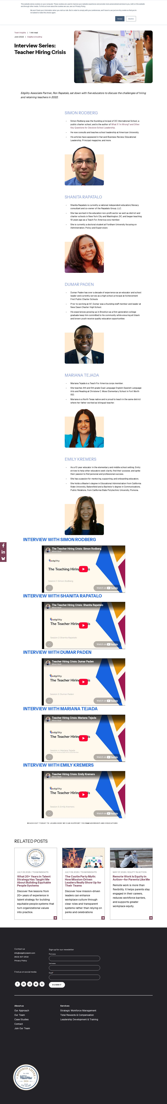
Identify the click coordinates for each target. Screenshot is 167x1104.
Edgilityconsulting (34, 37)
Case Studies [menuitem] (21, 1019)
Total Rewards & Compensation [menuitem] (77, 1014)
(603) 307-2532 (21, 957)
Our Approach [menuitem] (21, 1010)
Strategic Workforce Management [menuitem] (78, 1010)
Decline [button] (131, 19)
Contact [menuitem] (18, 1023)
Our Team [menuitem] (19, 1014)
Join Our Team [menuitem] (22, 1028)
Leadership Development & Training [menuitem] (79, 1019)
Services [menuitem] (64, 1005)
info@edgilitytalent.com (24, 953)
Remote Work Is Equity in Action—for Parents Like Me (131, 878)
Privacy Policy (20, 960)
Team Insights (20, 32)
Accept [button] (119, 19)
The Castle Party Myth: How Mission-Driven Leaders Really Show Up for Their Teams (83, 881)
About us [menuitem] (19, 1005)
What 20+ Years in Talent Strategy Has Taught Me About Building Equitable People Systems (34, 881)
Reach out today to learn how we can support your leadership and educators (56, 823)
